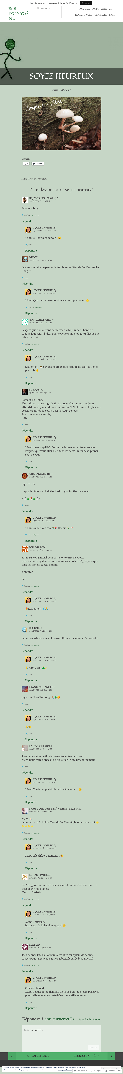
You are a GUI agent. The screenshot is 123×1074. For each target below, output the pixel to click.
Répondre (27, 221)
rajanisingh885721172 (43, 198)
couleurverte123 (44, 227)
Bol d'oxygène (18, 13)
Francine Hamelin (42, 687)
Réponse (93, 1048)
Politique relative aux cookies (68, 1070)
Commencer (86, 3)
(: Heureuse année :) (85, 1056)
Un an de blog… (38, 1056)
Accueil (85, 9)
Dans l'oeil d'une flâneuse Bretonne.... (55, 808)
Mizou (33, 257)
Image (55, 90)
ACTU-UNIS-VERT (103, 9)
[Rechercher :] (49, 8)
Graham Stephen (40, 474)
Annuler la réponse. (90, 1019)
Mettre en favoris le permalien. (34, 179)
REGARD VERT (83, 15)
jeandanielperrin (41, 320)
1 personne (35, 215)
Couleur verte (104, 15)
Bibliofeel (35, 628)
